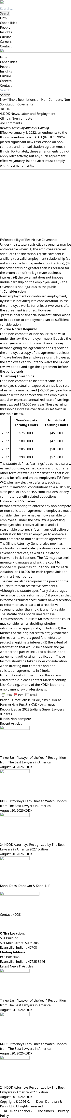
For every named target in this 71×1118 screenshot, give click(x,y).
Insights (6, 32)
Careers (6, 41)
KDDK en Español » (18, 1111)
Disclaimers (45, 1111)
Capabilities (8, 23)
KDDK (5, 109)
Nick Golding (40, 128)
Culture (5, 37)
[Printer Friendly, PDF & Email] (19, 694)
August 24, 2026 (12, 767)
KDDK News (10, 114)
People (5, 27)
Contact (6, 46)
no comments (11, 123)
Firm (3, 18)
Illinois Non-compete (16, 118)
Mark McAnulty (13, 128)
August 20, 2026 (12, 810)
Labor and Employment (38, 114)
